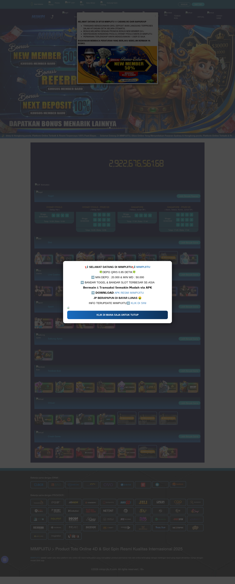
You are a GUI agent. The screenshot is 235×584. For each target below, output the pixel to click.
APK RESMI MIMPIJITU (129, 292)
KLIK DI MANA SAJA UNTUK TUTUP (118, 315)
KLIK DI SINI (138, 303)
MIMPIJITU (143, 266)
